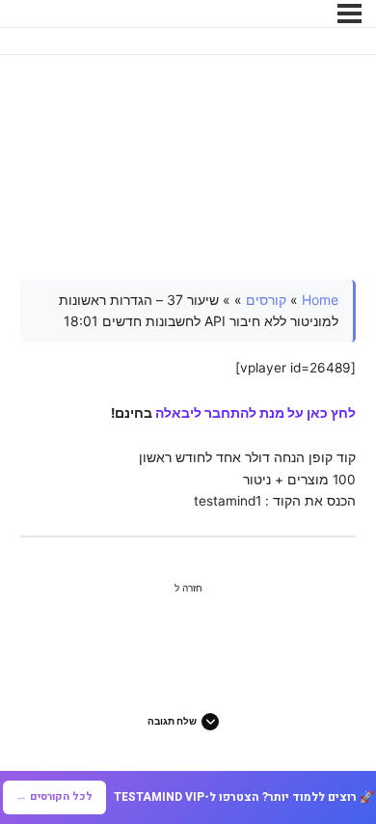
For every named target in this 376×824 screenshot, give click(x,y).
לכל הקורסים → (54, 796)
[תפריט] (349, 13)
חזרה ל (188, 587)
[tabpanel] (188, 396)
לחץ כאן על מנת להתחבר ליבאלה (255, 413)
